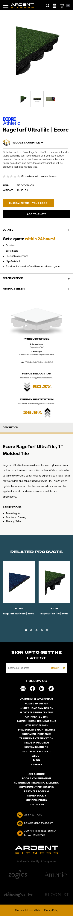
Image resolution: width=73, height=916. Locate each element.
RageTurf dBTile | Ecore (54, 614)
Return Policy (36, 796)
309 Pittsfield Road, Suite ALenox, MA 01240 (40, 833)
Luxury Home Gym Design (37, 708)
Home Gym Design (36, 704)
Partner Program (36, 791)
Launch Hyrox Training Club (36, 721)
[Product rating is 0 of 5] (12, 176)
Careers (36, 764)
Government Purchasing (36, 787)
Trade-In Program (36, 743)
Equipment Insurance (36, 734)
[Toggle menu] (4, 5)
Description (10, 427)
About (36, 756)
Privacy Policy (51, 910)
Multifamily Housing (36, 751)
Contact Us (36, 804)
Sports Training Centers (37, 712)
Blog (36, 760)
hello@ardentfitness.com (38, 823)
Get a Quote (36, 774)
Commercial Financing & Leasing (36, 783)
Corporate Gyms (36, 717)
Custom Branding (36, 747)
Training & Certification (36, 738)
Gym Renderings (36, 725)
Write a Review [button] (49, 176)
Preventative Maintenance (36, 730)
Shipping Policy (36, 800)
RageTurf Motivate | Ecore (18, 614)
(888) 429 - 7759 (33, 815)
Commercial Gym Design (36, 699)
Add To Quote (36, 214)
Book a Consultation (36, 778)
